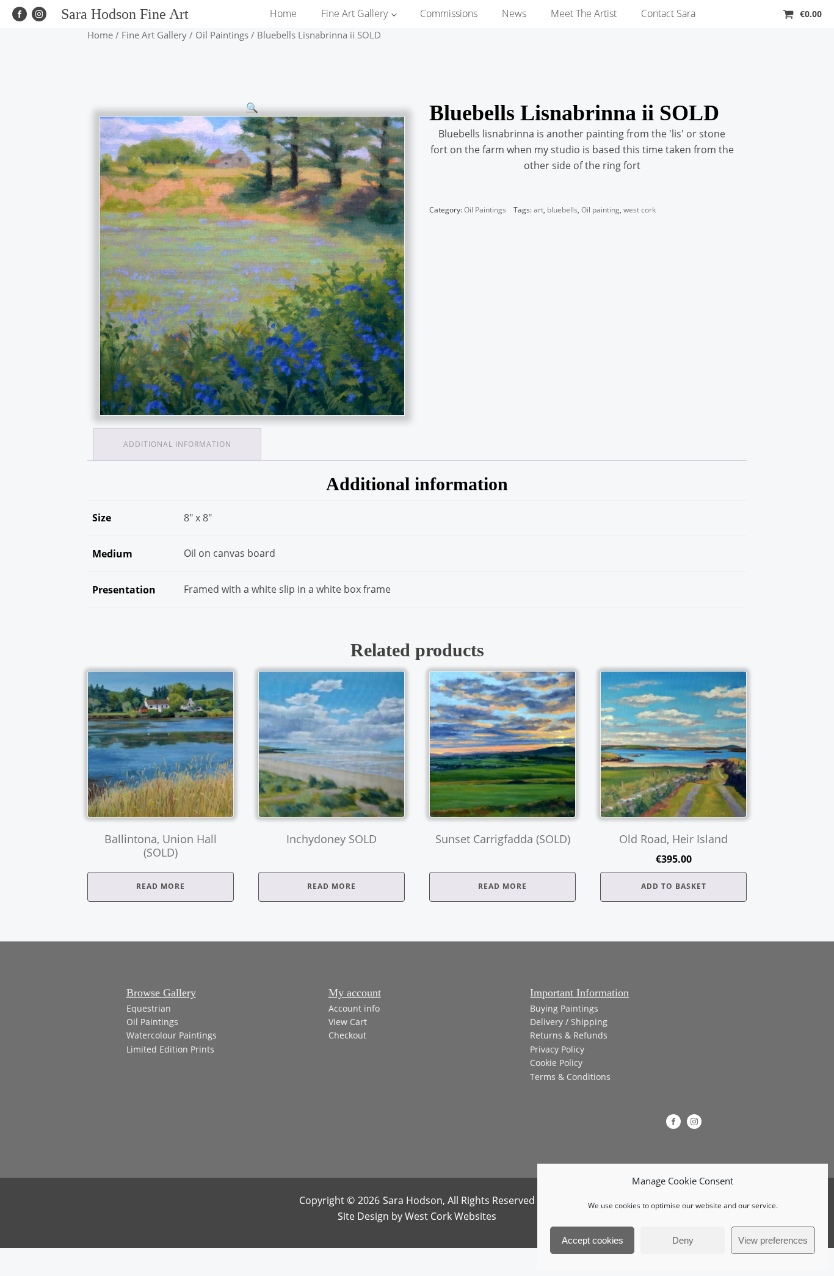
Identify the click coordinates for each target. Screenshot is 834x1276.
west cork (639, 210)
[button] (252, 107)
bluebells (562, 210)
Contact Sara (668, 13)
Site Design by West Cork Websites (417, 1216)
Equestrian (148, 1008)
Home (283, 13)
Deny (683, 1240)
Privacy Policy (557, 1049)
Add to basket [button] (673, 886)
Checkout (347, 1035)
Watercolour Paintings (171, 1035)
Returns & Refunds (568, 1035)
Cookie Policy (556, 1062)
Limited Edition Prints (170, 1049)
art (538, 210)
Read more (160, 886)
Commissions (448, 13)
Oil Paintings (221, 35)
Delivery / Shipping (568, 1022)
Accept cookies (592, 1240)
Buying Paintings (564, 1008)
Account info (354, 1008)
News (514, 13)
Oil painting (600, 210)
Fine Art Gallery (354, 13)
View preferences (773, 1240)
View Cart (347, 1022)
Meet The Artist (584, 13)
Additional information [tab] (177, 444)
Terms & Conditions (570, 1076)
